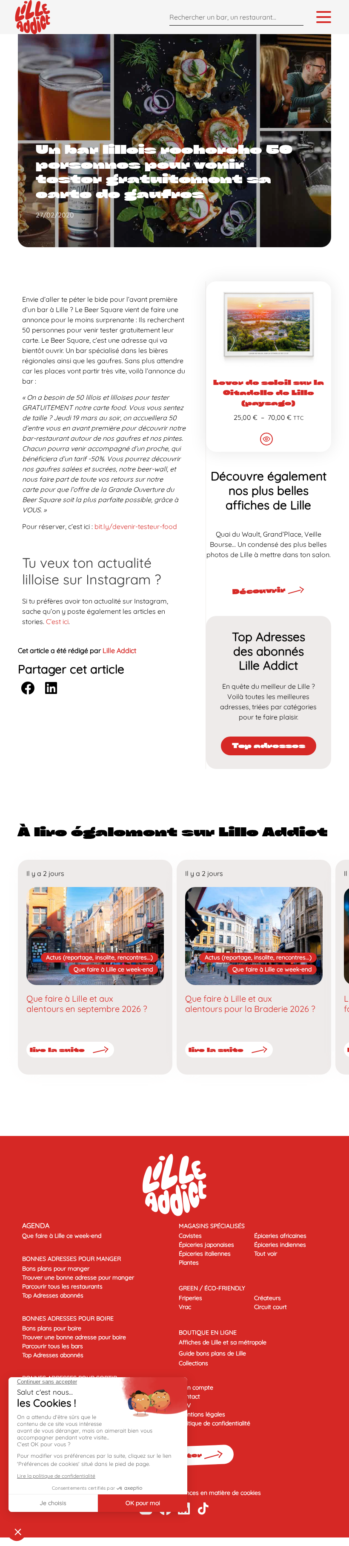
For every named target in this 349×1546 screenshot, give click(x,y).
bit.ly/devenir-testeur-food (135, 526)
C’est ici (57, 621)
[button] (27, 688)
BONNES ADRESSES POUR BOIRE (68, 1318)
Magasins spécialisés (212, 1226)
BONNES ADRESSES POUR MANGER (71, 1259)
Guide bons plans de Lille (212, 1353)
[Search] (294, 17)
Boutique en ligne (208, 1332)
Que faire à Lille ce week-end (113, 969)
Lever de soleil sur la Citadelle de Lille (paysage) (268, 393)
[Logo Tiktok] (203, 1508)
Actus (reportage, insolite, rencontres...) (99, 957)
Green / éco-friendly (212, 1288)
